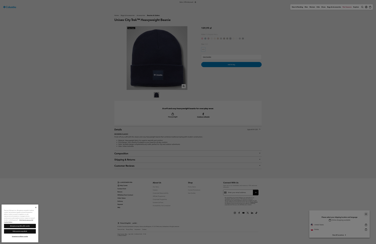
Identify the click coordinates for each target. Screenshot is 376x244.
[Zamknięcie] (36, 207)
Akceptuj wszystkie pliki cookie (20, 226)
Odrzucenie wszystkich (20, 231)
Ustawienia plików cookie (20, 236)
